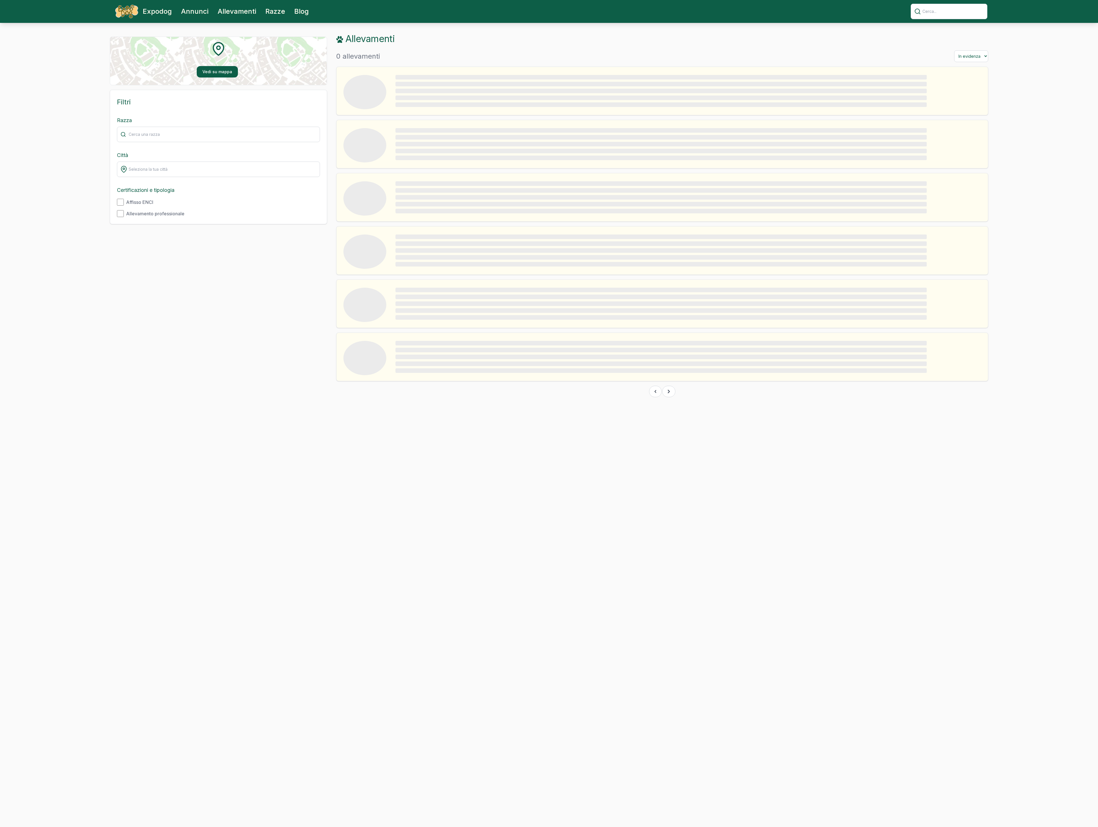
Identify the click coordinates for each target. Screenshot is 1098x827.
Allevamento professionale (155, 213)
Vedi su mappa (217, 71)
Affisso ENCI (139, 202)
